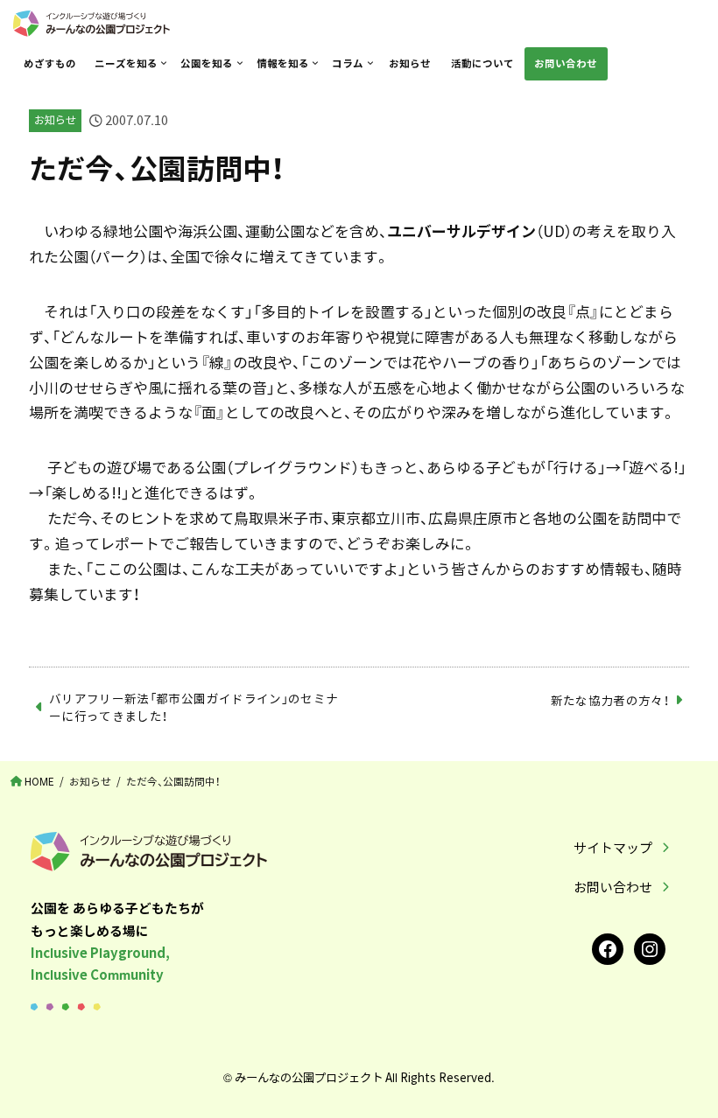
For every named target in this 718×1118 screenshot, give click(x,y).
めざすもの (50, 63)
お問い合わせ (565, 63)
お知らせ (410, 63)
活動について (482, 63)
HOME (39, 781)
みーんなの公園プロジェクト (309, 1077)
